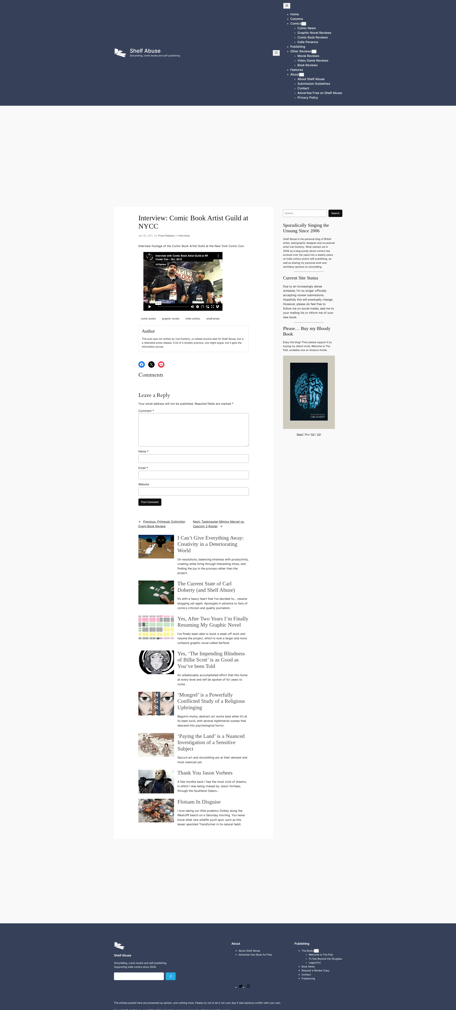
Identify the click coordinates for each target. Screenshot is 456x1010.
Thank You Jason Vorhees (205, 773)
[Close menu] (286, 6)
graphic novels (170, 318)
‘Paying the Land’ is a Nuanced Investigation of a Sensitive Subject (211, 742)
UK (313, 434)
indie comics (193, 318)
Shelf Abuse (145, 51)
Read (300, 434)
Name (143, 451)
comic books (148, 318)
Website (143, 484)
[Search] (171, 976)
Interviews (184, 235)
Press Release (166, 235)
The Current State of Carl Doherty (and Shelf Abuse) (206, 587)
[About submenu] (301, 75)
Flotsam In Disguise (199, 802)
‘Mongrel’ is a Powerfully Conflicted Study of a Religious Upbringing (211, 701)
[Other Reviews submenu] (314, 51)
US (318, 434)
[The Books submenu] (316, 951)
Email (143, 468)
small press (212, 318)
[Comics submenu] (303, 24)
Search (335, 213)
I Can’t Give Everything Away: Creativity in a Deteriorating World (210, 544)
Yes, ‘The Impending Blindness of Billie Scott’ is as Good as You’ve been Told (211, 660)
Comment (146, 411)
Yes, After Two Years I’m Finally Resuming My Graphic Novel (212, 622)
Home (294, 14)
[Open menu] (276, 53)
